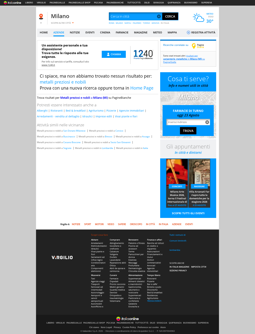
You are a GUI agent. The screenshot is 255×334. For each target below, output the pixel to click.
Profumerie (133, 265)
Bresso (108, 136)
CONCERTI (177, 186)
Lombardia (107, 148)
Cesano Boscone (72, 142)
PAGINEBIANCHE (115, 2)
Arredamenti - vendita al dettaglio (58, 116)
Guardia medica (117, 289)
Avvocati (151, 265)
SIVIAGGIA (158, 2)
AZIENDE (58, 32)
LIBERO (29, 2)
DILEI (147, 2)
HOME (44, 32)
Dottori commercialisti (154, 261)
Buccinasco (69, 136)
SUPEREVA (206, 2)
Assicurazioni (153, 251)
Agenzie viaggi (98, 281)
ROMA (111, 23)
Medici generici (117, 286)
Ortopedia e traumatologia (116, 296)
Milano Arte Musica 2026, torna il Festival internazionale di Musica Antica (177, 197)
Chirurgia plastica (136, 271)
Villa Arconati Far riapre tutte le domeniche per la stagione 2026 (199, 196)
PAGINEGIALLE (57, 2)
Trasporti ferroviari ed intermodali (97, 287)
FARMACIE (122, 32)
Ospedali (114, 281)
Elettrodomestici (99, 245)
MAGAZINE (140, 32)
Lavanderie (115, 259)
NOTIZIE (75, 32)
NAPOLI (128, 23)
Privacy (117, 327)
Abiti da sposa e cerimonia (117, 269)
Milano (60, 16)
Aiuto (163, 327)
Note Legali (106, 327)
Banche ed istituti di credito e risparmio (155, 246)
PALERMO (137, 23)
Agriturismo (96, 110)
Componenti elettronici (97, 269)
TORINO (146, 23)
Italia (145, 148)
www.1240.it (48, 65)
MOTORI (99, 224)
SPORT (87, 224)
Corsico (119, 130)
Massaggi (132, 262)
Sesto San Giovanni (120, 142)
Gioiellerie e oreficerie (115, 247)
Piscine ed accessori (133, 247)
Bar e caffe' (152, 284)
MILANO (119, 23)
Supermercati (134, 278)
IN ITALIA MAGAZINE (179, 266)
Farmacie (114, 278)
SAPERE (122, 224)
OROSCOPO (136, 224)
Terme (131, 251)
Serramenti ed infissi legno (98, 258)
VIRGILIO (41, 2)
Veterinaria (115, 300)
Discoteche (152, 289)
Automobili (96, 303)
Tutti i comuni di (178, 234)
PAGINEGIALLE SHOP (79, 2)
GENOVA (155, 23)
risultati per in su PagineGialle (184, 59)
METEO (157, 32)
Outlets (113, 257)
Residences (152, 295)
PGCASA (98, 2)
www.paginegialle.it (200, 46)
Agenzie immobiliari (131, 110)
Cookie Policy (129, 327)
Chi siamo (94, 327)
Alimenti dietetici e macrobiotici (136, 282)
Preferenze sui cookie (148, 327)
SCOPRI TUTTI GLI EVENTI (188, 213)
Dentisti (113, 292)
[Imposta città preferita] (41, 16)
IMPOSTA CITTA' (198, 266)
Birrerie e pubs (154, 286)
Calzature (114, 251)
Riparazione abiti (118, 262)
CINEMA (105, 32)
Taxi (93, 278)
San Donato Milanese (74, 130)
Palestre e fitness (136, 243)
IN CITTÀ (150, 224)
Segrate (67, 148)
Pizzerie (111, 110)
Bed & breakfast (76, 110)
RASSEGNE (199, 186)
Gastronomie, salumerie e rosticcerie (135, 289)
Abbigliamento (117, 243)
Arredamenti (97, 243)
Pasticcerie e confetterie (134, 299)
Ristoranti (57, 110)
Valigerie (114, 254)
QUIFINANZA (174, 2)
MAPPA (172, 32)
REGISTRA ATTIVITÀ (203, 32)
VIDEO (111, 224)
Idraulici (87, 116)
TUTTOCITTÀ (134, 2)
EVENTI (89, 32)
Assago (146, 136)
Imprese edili (104, 116)
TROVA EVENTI (154, 300)
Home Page (141, 88)
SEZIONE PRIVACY (178, 270)
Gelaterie (132, 303)
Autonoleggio (97, 292)
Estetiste (132, 259)
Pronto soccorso (117, 284)
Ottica (113, 265)
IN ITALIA (165, 23)
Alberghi (42, 110)
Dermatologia (135, 268)
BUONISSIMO (191, 2)
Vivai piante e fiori (126, 116)
